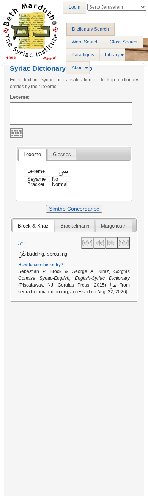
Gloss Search (123, 42)
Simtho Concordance (74, 209)
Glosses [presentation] (62, 154)
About (78, 67)
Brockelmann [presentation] (74, 226)
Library (112, 54)
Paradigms (83, 54)
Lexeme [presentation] (32, 154)
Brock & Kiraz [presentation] (33, 226)
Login (74, 7)
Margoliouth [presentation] (113, 226)
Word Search (85, 42)
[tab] (32, 155)
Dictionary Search (90, 29)
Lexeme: (20, 97)
